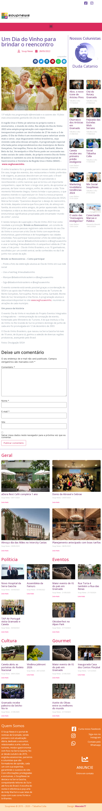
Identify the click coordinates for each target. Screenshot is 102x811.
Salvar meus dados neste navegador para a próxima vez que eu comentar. (33, 436)
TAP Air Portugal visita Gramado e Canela (10, 621)
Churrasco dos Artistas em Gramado (76, 124)
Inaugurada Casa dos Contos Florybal (89, 666)
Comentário (8, 367)
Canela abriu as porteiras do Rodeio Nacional (12, 667)
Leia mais (4, 502)
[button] (51, 26)
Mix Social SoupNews (92, 186)
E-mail (5, 411)
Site (3, 422)
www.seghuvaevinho (13, 164)
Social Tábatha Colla (91, 153)
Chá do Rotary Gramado (91, 94)
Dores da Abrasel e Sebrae (67, 494)
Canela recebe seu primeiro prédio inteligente (75, 156)
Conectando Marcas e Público (93, 218)
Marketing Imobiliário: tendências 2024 (75, 188)
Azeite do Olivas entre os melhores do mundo (62, 705)
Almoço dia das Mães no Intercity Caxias (24, 542)
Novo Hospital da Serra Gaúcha (11, 585)
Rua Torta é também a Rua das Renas (88, 586)
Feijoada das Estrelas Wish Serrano (93, 124)
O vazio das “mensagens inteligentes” (76, 218)
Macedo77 (80, 806)
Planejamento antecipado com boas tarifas (76, 542)
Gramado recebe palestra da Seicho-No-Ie (12, 705)
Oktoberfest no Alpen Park (61, 623)
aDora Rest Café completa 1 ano (19, 494)
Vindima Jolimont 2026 (36, 666)
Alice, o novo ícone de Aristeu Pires (76, 94)
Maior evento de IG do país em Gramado (63, 586)
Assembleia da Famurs (35, 585)
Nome (5, 401)
